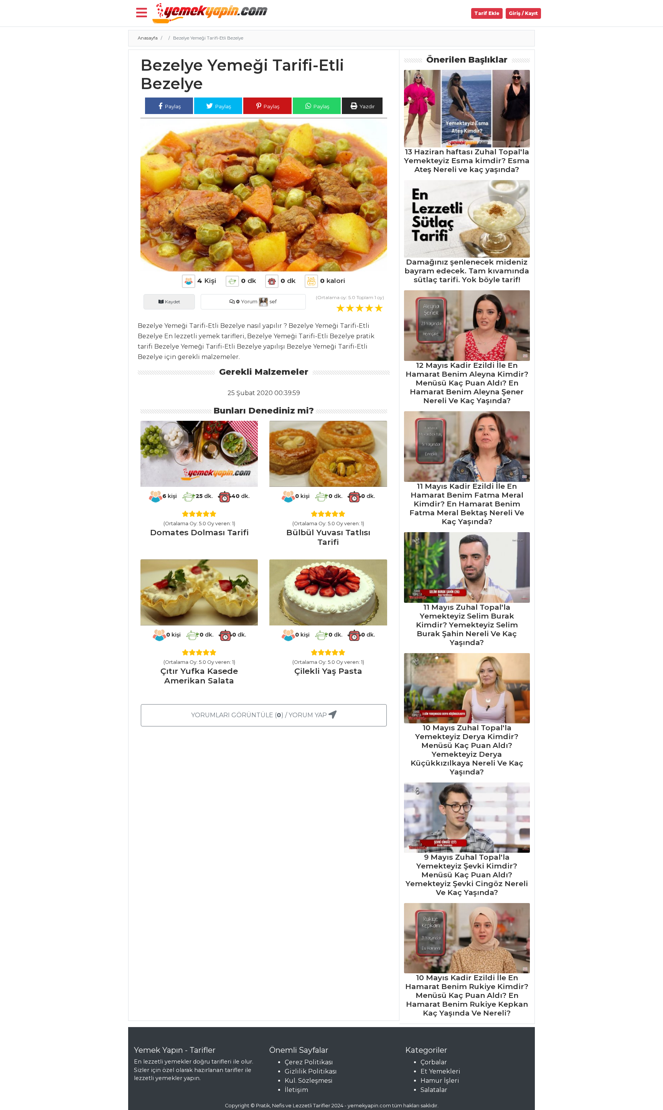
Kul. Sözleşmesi (309, 1080)
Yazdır (366, 106)
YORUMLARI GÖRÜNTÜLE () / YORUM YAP (259, 715)
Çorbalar (434, 1062)
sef (272, 301)
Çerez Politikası (309, 1062)
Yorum (246, 301)
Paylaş (172, 106)
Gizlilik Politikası (311, 1071)
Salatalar (434, 1089)
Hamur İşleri (440, 1080)
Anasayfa (148, 38)
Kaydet (172, 301)
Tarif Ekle (487, 13)
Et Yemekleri (440, 1071)
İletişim (296, 1089)
